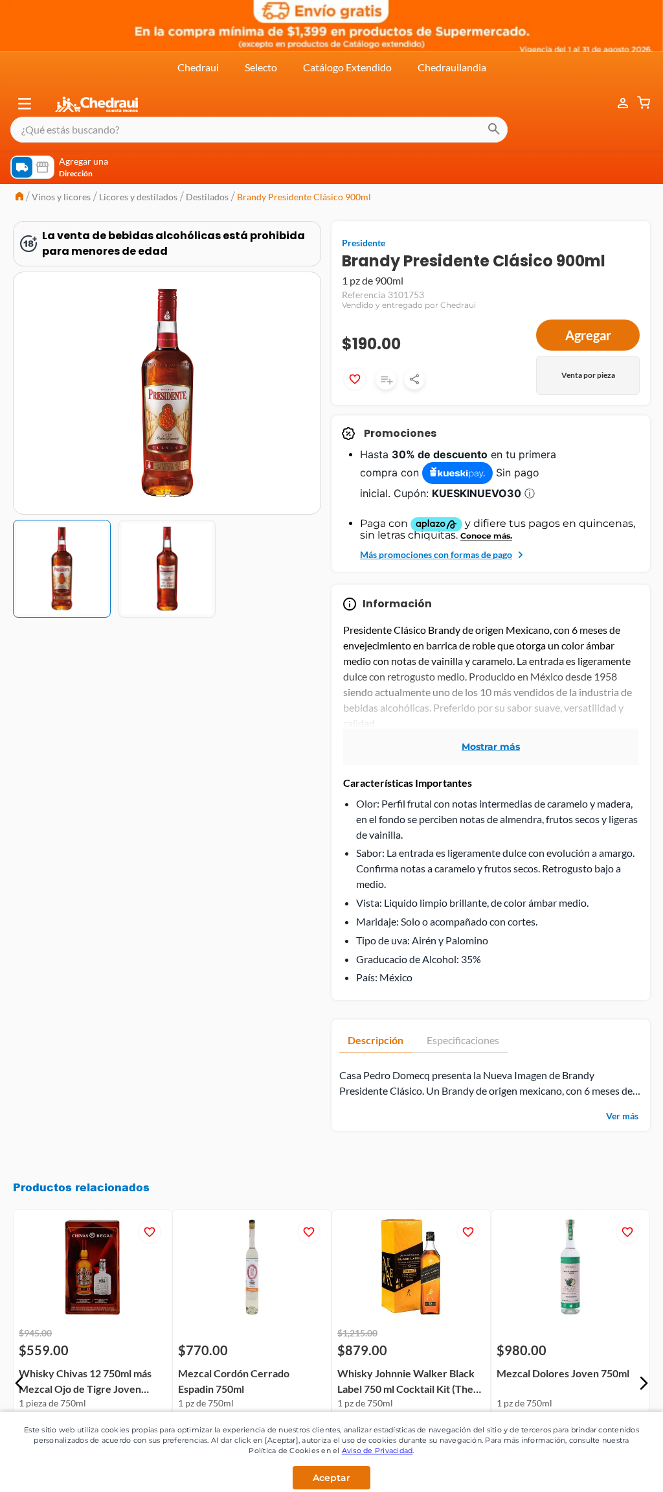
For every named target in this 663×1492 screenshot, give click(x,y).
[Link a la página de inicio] (19, 197)
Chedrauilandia (452, 67)
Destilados (207, 196)
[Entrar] (616, 103)
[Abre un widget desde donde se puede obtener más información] (610, 1469)
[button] (24, 103)
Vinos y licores (61, 196)
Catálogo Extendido (347, 67)
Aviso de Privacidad (377, 1450)
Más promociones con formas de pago (436, 543)
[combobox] (259, 130)
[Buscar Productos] (494, 129)
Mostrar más (491, 735)
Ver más (622, 1104)
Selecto (261, 67)
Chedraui (198, 67)
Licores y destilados (138, 196)
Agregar (588, 335)
